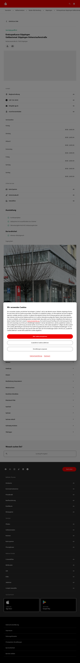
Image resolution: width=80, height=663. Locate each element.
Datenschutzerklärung (33, 321)
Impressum (47, 356)
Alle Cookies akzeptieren (40, 336)
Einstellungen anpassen (40, 349)
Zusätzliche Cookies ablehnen (40, 343)
